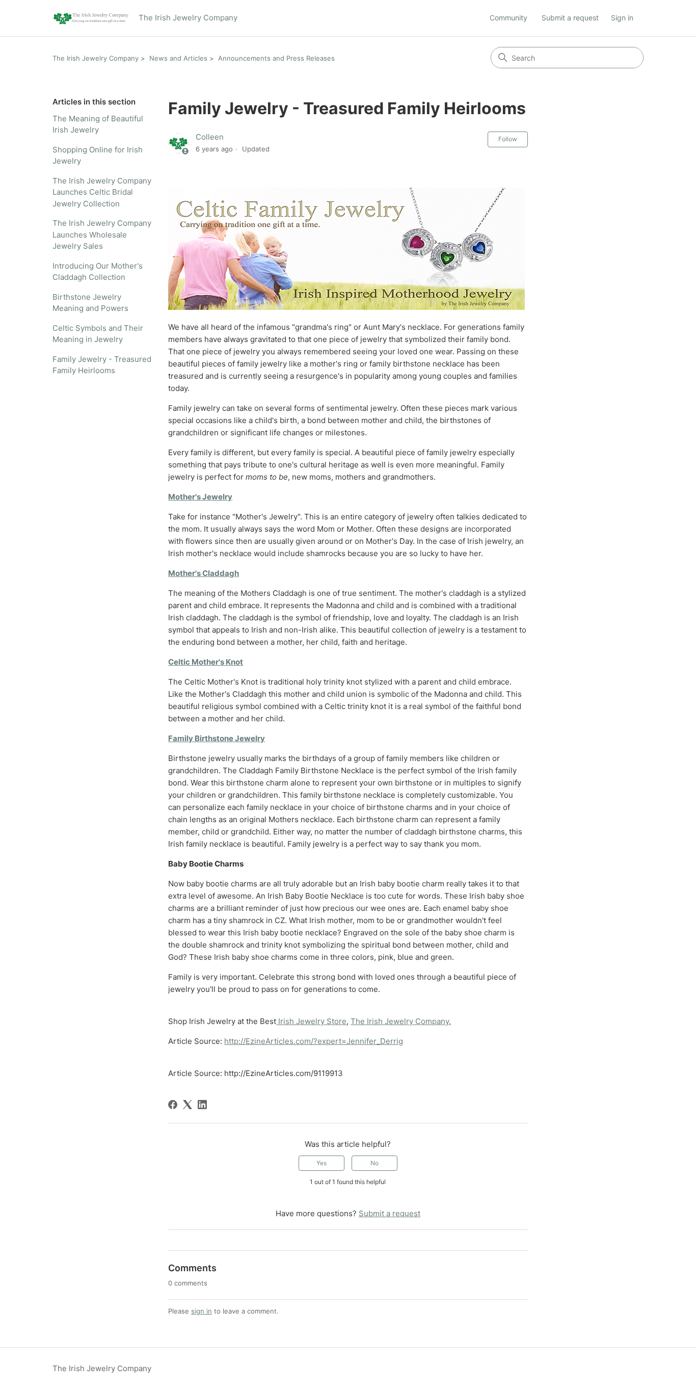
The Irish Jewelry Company (95, 58)
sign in (201, 1311)
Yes (321, 1163)
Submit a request (570, 17)
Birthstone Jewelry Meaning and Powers (90, 302)
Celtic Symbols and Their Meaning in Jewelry (97, 334)
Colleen (210, 137)
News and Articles (178, 58)
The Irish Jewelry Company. (401, 1021)
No (374, 1163)
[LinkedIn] (202, 1104)
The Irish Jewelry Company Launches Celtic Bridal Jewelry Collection (101, 192)
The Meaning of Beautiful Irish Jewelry (97, 124)
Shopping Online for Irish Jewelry (97, 155)
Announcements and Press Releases (276, 58)
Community (508, 17)
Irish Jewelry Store (311, 1021)
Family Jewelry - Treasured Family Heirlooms (101, 365)
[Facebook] (172, 1104)
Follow (507, 139)
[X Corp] (187, 1104)
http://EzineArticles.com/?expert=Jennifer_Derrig (313, 1041)
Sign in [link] (622, 17)
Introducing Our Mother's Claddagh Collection (97, 271)
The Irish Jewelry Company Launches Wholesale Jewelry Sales (101, 234)
